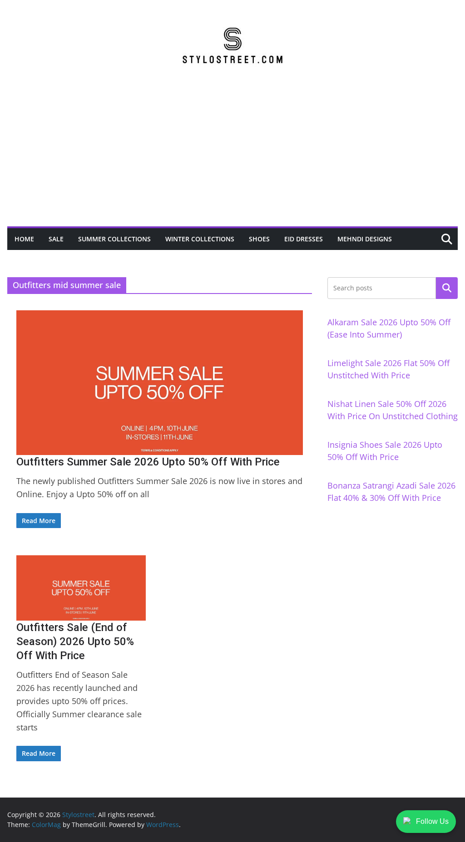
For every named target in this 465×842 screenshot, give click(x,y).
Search (447, 288)
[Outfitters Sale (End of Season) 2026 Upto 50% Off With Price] (81, 588)
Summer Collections (114, 239)
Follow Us (432, 821)
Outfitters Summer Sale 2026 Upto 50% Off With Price (148, 461)
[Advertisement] (232, 158)
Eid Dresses (303, 239)
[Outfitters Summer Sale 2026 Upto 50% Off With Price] (159, 382)
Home (24, 239)
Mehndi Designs (364, 239)
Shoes (259, 239)
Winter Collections (199, 239)
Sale (56, 239)
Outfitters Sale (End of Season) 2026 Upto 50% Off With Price (75, 641)
